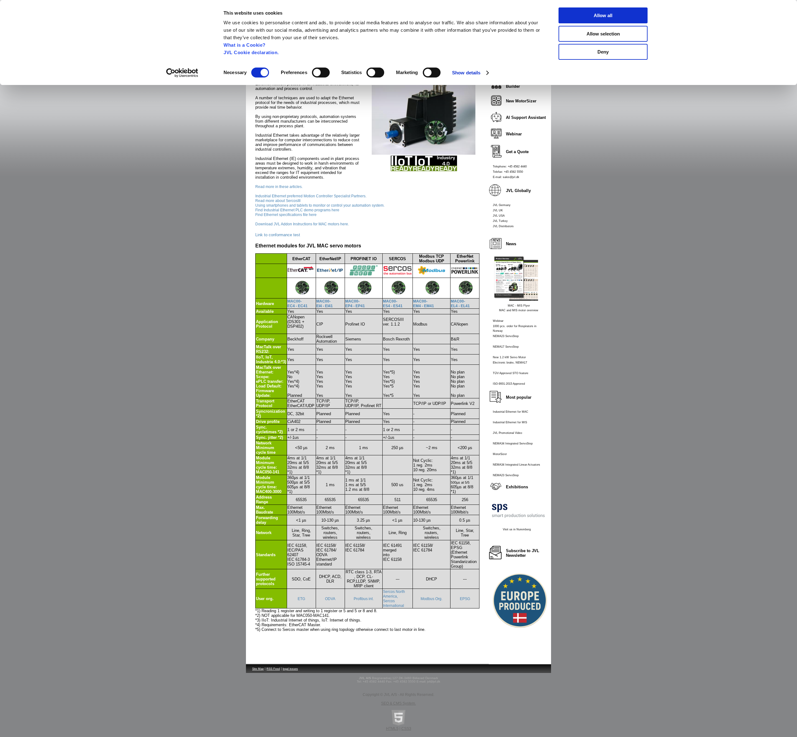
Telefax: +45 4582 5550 (508, 171)
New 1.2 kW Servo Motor (509, 357)
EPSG (465, 599)
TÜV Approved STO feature (510, 373)
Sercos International (393, 603)
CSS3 (406, 728)
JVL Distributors (503, 226)
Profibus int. (364, 599)
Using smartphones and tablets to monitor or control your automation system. (319, 205)
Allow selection (603, 33)
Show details (466, 72)
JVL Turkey (500, 221)
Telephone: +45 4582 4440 (510, 166)
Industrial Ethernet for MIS (510, 422)
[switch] (321, 72)
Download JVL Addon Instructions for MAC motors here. (302, 224)
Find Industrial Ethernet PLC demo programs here (297, 210)
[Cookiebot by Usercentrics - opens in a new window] (182, 72)
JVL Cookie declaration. (251, 52)
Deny (603, 51)
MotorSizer (500, 454)
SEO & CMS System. (398, 703)
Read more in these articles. (279, 187)
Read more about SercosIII (277, 201)
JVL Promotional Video (507, 432)
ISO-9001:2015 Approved (509, 383)
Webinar (498, 320)
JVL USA (499, 215)
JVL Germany (502, 205)
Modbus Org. (431, 599)
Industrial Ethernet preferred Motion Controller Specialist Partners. (310, 196)
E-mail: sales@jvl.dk (506, 177)
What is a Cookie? (245, 45)
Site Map (258, 668)
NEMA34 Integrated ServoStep (513, 443)
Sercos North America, (394, 594)
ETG (301, 599)
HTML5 (392, 728)
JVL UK (498, 210)
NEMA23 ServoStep (506, 336)
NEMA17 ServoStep (506, 346)
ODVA (330, 599)
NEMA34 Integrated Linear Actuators (516, 464)
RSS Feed (273, 668)
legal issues (290, 668)
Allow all (603, 15)
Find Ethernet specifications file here (286, 215)
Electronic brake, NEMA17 (510, 362)
